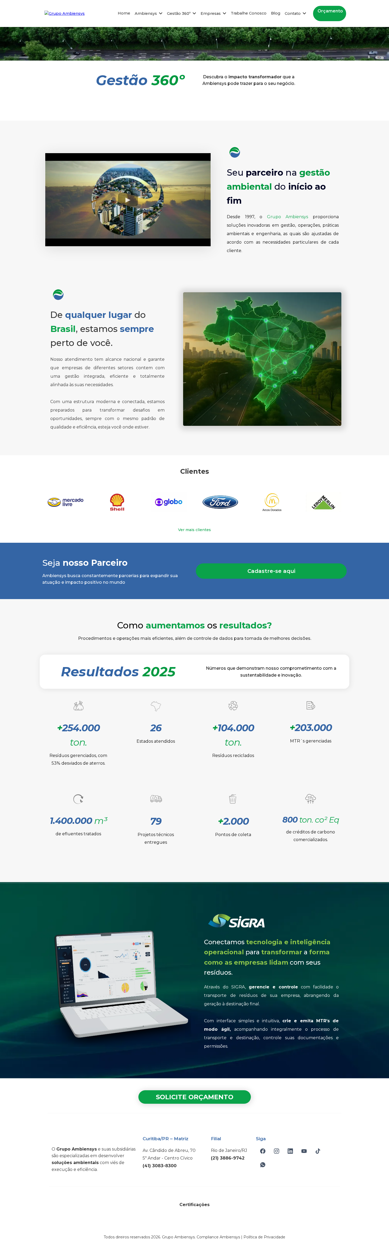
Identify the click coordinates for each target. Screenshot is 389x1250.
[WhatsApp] (263, 1165)
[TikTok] (318, 1151)
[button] (160, 13)
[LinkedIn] (290, 1151)
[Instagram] (276, 1151)
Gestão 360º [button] (179, 13)
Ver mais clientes (194, 529)
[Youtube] (304, 1151)
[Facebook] (263, 1151)
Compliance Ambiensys (218, 1237)
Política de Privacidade (264, 1237)
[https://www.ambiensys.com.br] (64, 13)
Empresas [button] (211, 13)
